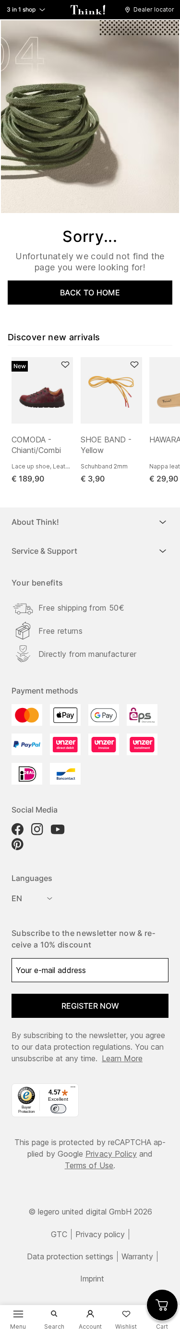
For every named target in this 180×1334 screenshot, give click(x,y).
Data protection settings (70, 1256)
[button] (152, 9)
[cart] (162, 1305)
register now (90, 1006)
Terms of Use (89, 1165)
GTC (59, 1234)
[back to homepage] (88, 9)
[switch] (58, 1109)
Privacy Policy (111, 1154)
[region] (94, 420)
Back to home (90, 292)
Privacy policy (100, 1234)
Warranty (137, 1256)
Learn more (122, 1058)
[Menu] (73, 1089)
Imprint (92, 1278)
